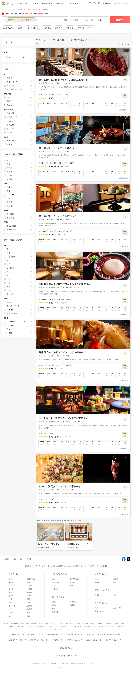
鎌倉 (71, 586)
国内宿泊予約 (22, 3)
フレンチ (59, 624)
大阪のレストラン (102, 574)
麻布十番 (12, 606)
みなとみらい (56, 582)
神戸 (96, 608)
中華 (71, 624)
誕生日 (33, 624)
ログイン (126, 3)
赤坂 (10, 592)
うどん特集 (30, 626)
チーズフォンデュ (100, 626)
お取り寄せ (59, 3)
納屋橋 (72, 605)
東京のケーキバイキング (35, 635)
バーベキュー (68, 629)
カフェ (56, 626)
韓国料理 (119, 626)
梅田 (96, 579)
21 (127, 186)
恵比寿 (11, 596)
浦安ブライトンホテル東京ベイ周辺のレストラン (56, 520)
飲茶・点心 (40, 626)
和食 (66, 624)
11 (127, 457)
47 (127, 255)
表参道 (29, 596)
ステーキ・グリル (120, 624)
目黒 (28, 612)
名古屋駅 (73, 602)
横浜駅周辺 (74, 579)
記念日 (40, 624)
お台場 (29, 609)
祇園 (114, 595)
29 (127, 323)
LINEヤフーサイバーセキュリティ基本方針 (48, 566)
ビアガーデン (56, 629)
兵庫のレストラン (102, 603)
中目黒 (29, 589)
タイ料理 (10, 626)
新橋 (28, 599)
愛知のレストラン (59, 597)
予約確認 (106, 3)
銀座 (10, 579)
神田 (10, 609)
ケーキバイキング (18, 635)
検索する (120, 20)
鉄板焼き (108, 624)
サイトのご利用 (101, 566)
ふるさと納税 (72, 3)
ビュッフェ (80, 624)
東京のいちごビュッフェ (75, 640)
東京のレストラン (16, 574)
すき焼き (99, 624)
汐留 (28, 602)
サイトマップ (89, 566)
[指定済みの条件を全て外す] (65, 20)
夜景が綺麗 (14, 624)
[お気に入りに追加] (125, 80)
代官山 (29, 606)
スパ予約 (34, 3)
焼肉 (92, 624)
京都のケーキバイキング (74, 635)
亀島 (53, 608)
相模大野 (55, 589)
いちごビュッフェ (58, 640)
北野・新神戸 (99, 611)
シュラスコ (65, 626)
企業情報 (6, 559)
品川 (10, 616)
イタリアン (49, 624)
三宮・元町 (117, 608)
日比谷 (11, 589)
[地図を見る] (125, 96)
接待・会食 (25, 624)
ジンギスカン (76, 626)
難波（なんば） (118, 582)
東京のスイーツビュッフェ (111, 635)
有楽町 (29, 586)
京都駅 (97, 595)
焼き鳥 (111, 626)
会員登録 (117, 3)
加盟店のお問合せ (66, 648)
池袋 (10, 602)
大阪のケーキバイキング (54, 635)
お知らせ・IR (17, 559)
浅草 (28, 616)
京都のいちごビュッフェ (114, 640)
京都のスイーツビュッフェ (39, 640)
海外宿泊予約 (46, 3)
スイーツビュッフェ (92, 635)
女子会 (5, 624)
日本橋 (29, 592)
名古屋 (54, 602)
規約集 (27, 566)
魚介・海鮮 (87, 626)
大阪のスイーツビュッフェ (18, 640)
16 (127, 389)
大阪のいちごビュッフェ (94, 640)
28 (127, 118)
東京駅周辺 (31, 579)
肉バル (49, 626)
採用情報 (28, 559)
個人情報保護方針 (74, 566)
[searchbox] (35, 19)
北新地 (115, 579)
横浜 (53, 579)
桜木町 (54, 586)
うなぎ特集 (20, 626)
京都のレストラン (102, 590)
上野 (10, 612)
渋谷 (10, 599)
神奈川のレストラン (60, 574)
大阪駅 (97, 582)
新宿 (28, 582)
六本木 (11, 586)
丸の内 (11, 582)
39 (127, 50)
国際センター (56, 605)
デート (78, 629)
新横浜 (72, 582)
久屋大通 (55, 612)
